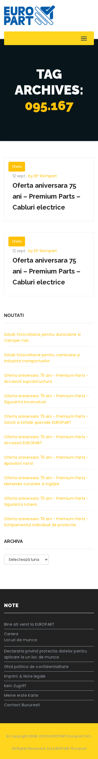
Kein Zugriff (15, 686)
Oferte (17, 166)
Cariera (11, 634)
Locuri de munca (20, 640)
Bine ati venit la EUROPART (29, 624)
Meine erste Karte (21, 695)
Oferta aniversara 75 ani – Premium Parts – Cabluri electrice (46, 196)
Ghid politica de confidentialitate (36, 666)
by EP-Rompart (42, 176)
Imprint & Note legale (24, 676)
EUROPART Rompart (69, 748)
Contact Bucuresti (22, 705)
